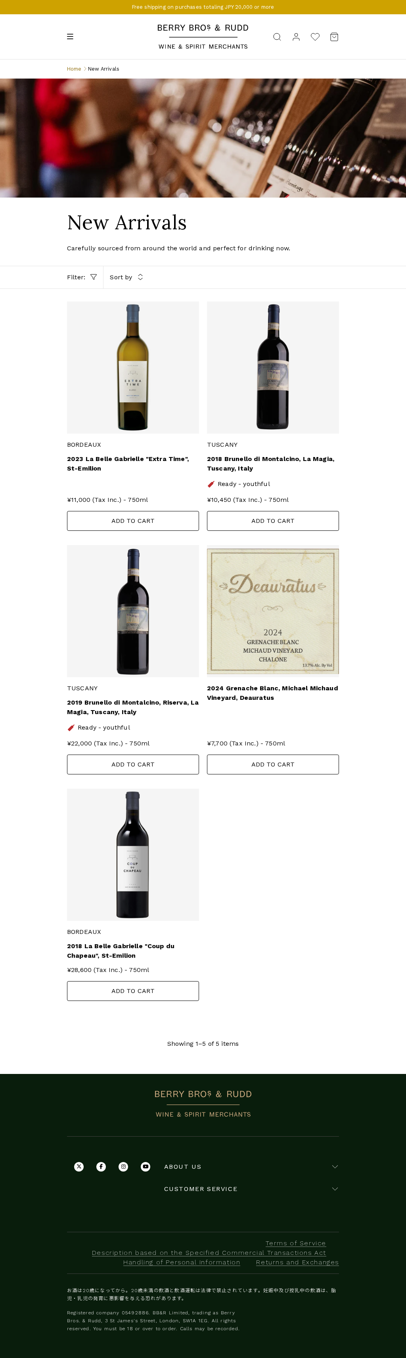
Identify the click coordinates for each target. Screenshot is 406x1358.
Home (74, 69)
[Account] (296, 36)
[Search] (277, 36)
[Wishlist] (315, 37)
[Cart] (332, 37)
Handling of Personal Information (181, 1262)
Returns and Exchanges (297, 1262)
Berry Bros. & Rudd (203, 29)
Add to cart (133, 520)
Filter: (77, 277)
